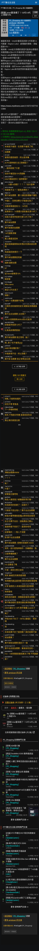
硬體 (16, 669)
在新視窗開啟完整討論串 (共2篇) (20, 732)
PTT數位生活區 (6, 8)
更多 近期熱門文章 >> (19, 820)
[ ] (12, 748)
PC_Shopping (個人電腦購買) (23, 8)
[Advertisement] (19, 446)
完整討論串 (9, 702)
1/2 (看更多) (14, 33)
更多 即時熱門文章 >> (19, 907)
